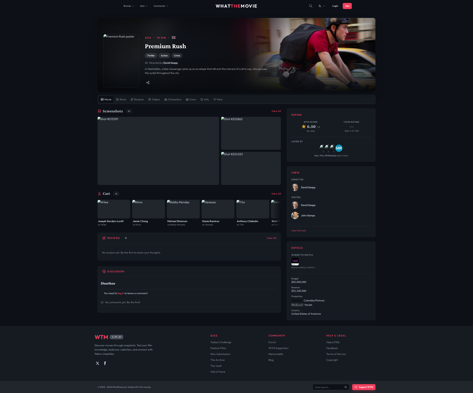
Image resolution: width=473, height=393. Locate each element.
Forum (272, 342)
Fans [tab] (219, 99)
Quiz (142, 5)
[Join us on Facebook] (105, 363)
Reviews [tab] (139, 99)
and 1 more (342, 155)
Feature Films (218, 348)
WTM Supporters (278, 348)
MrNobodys (330, 155)
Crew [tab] (192, 99)
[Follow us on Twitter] (98, 363)
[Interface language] (322, 6)
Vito (321, 155)
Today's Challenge (220, 342)
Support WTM (366, 387)
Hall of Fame (217, 371)
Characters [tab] (174, 99)
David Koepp (170, 62)
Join (347, 5)
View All (276, 111)
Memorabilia (275, 354)
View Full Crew (298, 230)
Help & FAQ (332, 342)
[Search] (311, 6)
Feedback (332, 348)
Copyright (332, 360)
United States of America (306, 313)
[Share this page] (148, 83)
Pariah (308, 305)
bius (316, 155)
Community (159, 5)
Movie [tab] (107, 99)
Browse (127, 5)
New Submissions (220, 354)
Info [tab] (206, 99)
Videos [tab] (156, 99)
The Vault (216, 366)
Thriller (151, 55)
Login (335, 5)
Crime (177, 55)
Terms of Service (336, 354)
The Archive (217, 360)
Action (164, 55)
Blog (271, 360)
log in (121, 293)
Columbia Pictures (314, 300)
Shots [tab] (123, 99)
